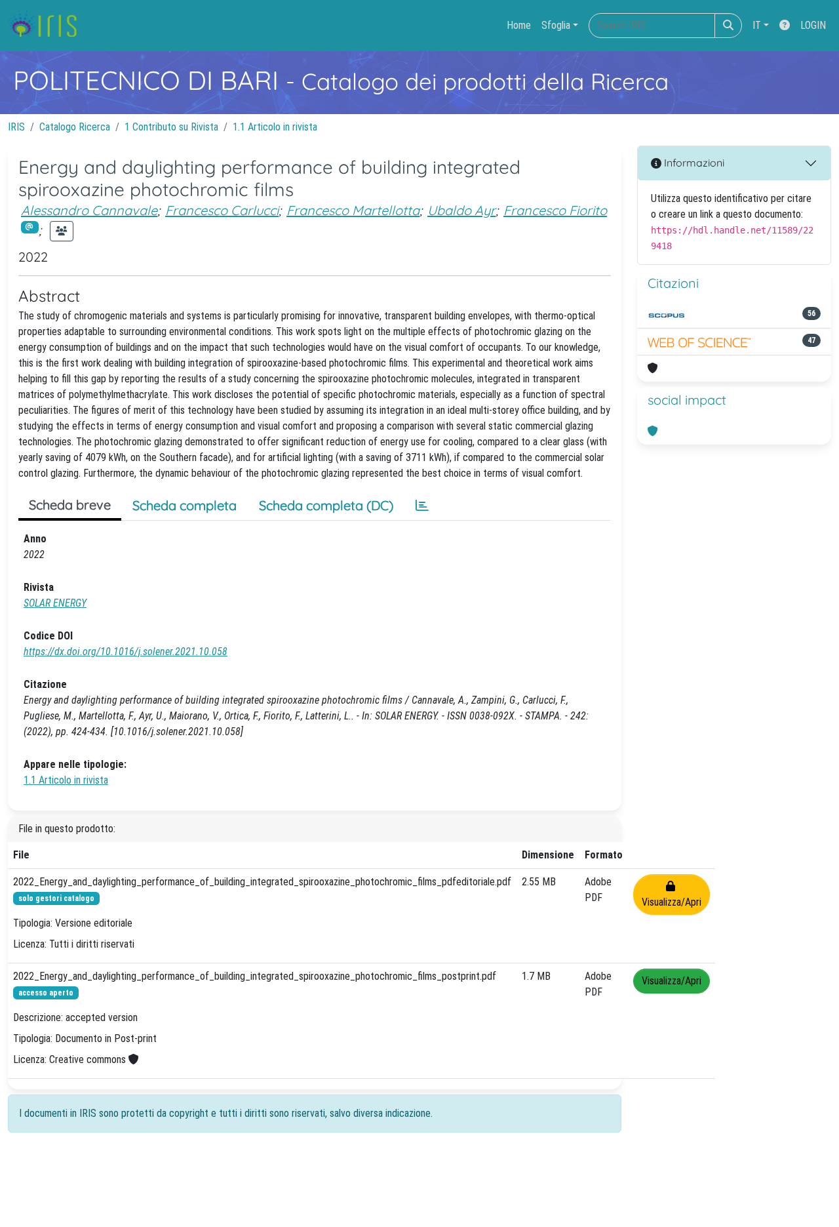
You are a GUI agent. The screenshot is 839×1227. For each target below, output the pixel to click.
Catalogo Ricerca (74, 127)
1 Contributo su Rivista (171, 127)
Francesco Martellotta (353, 210)
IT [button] (756, 25)
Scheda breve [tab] (70, 504)
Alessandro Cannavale (89, 210)
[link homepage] (47, 25)
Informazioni (692, 162)
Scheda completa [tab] (184, 505)
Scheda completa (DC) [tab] (326, 505)
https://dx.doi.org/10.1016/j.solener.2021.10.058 (125, 651)
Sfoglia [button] (555, 25)
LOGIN (813, 25)
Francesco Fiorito (555, 210)
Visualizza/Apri (671, 894)
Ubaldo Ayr (461, 210)
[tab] (422, 505)
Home (519, 25)
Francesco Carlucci (222, 210)
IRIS (16, 127)
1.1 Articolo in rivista (275, 127)
